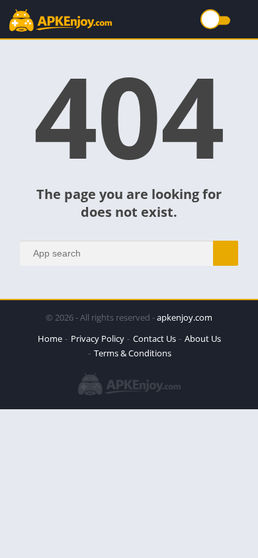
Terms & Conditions (132, 353)
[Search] (225, 253)
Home (50, 338)
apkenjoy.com (184, 317)
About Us (203, 338)
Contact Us (154, 338)
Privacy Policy (97, 338)
